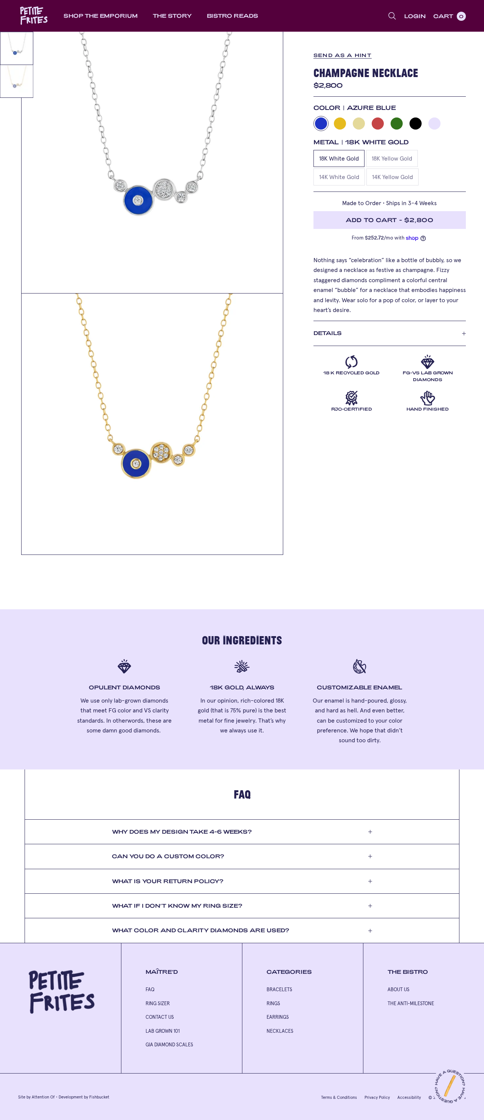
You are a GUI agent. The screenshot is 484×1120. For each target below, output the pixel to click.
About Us (399, 989)
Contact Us (160, 1017)
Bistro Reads (232, 15)
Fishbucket (99, 1097)
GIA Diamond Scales (169, 1044)
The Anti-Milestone (411, 1003)
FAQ (150, 989)
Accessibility (409, 1097)
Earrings (278, 1017)
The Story (172, 15)
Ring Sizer (158, 1003)
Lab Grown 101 (163, 1031)
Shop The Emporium (101, 15)
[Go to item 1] (16, 48)
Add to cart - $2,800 (390, 219)
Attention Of (43, 1097)
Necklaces (280, 1031)
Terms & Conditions (339, 1097)
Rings (273, 1003)
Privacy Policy (377, 1097)
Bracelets (279, 989)
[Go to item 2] (16, 81)
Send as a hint (342, 55)
